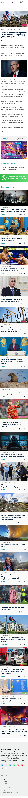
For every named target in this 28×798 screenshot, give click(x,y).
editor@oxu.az (5, 781)
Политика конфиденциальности (10, 792)
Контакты (3, 790)
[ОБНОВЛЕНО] (14, 561)
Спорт (3, 273)
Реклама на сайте (6, 787)
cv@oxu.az (4, 775)
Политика (4, 644)
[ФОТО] (14, 315)
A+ (5, 41)
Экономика (4, 522)
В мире (3, 214)
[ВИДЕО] (14, 533)
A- (1, 41)
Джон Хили (15, 131)
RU (21, 2)
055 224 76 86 (5, 783)
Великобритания (6, 131)
